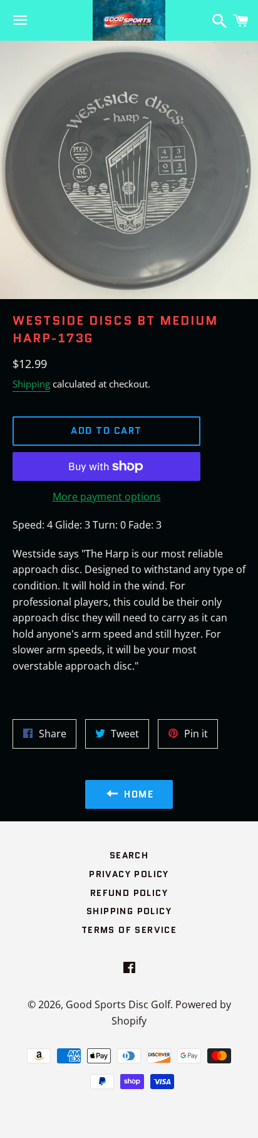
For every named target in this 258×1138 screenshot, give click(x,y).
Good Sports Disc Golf (118, 1004)
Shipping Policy (129, 911)
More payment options (107, 496)
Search (129, 855)
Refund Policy (129, 893)
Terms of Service (129, 930)
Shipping (31, 383)
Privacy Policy (129, 874)
